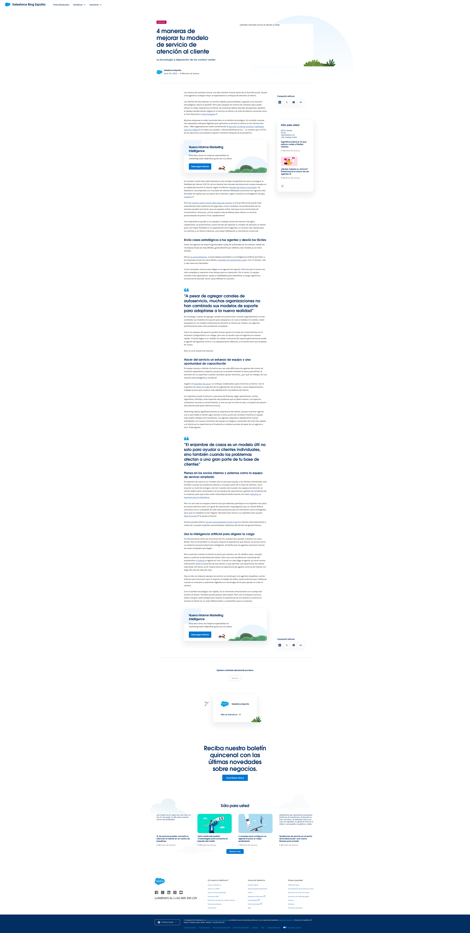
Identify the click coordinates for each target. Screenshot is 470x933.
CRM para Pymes (294, 885)
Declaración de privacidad (221, 927)
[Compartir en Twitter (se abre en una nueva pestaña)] (286, 102)
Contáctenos (212, 908)
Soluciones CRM (213, 896)
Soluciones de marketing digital (298, 896)
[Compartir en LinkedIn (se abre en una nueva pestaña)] (279, 102)
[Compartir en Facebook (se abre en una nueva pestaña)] (293, 102)
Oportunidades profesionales (257, 889)
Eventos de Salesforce (295, 908)
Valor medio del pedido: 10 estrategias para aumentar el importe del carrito (212, 838)
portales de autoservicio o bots (232, 260)
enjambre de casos (202, 383)
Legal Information (190, 927)
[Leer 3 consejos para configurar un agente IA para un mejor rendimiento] (255, 823)
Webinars (291, 904)
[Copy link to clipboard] (300, 102)
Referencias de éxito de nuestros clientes (221, 900)
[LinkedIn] (169, 893)
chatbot (201, 560)
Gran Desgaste (208, 114)
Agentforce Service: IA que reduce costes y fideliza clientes (293, 144)
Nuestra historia (253, 885)
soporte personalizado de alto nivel (221, 522)
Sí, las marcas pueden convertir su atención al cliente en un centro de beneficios (173, 838)
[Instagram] (175, 893)
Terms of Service (204, 927)
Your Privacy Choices (294, 927)
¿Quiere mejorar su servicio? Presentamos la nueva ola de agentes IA (295, 171)
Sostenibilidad (252, 900)
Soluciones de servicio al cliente (298, 892)
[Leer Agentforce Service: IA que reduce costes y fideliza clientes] (289, 134)
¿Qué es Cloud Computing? (217, 892)
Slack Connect (190, 516)
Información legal (254, 904)
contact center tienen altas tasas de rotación (212, 203)
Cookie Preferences (273, 927)
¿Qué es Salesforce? (214, 885)
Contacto (255, 927)
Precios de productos (215, 904)
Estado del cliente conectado (243, 187)
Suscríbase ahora (235, 777)
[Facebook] (157, 893)
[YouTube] (181, 893)
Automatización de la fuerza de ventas (301, 889)
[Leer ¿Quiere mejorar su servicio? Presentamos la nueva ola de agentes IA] (289, 161)
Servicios (161, 22)
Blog (249, 908)
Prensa (250, 892)
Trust (262, 927)
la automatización (198, 257)
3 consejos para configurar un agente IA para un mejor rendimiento (252, 838)
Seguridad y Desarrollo (255, 896)
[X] (163, 893)
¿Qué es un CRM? (214, 889)
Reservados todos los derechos (217, 920)
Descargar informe (200, 166)
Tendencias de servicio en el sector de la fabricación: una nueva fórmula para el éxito (295, 838)
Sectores (291, 900)
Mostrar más (235, 851)
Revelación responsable (241, 927)
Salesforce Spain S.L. (286, 920)
